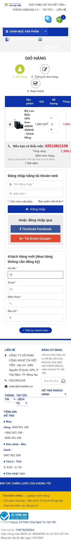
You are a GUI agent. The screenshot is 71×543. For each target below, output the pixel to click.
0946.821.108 (20, 427)
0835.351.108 (13, 437)
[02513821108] (49, 19)
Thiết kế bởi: (17, 530)
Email (11, 282)
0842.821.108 (13, 432)
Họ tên (12, 268)
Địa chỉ (12, 311)
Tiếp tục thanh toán (36, 330)
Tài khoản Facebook (36, 229)
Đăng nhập (57, 50)
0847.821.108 (12, 455)
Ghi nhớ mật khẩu (22, 201)
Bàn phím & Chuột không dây (45, 500)
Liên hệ (61, 9)
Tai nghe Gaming (14, 500)
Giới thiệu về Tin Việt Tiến (46, 4)
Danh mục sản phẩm (24, 31)
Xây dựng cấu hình (22, 39)
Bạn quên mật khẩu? (50, 201)
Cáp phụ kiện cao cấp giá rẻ (20, 505)
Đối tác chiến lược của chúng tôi (25, 483)
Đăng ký (55, 46)
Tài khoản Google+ (37, 238)
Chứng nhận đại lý (25, 9)
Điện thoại (14, 296)
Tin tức (47, 9)
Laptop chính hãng (37, 495)
